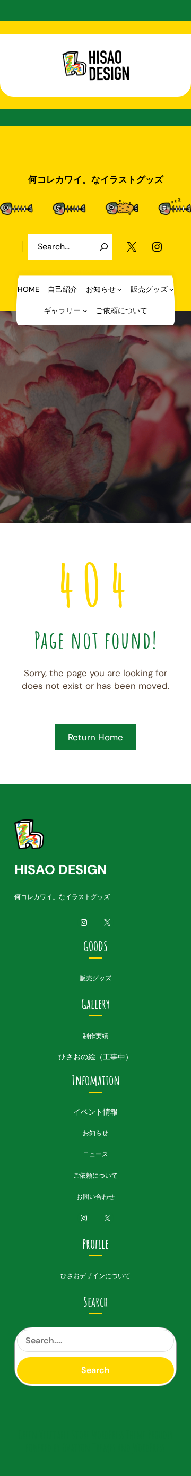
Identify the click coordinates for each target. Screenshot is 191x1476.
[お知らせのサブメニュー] (119, 289)
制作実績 (95, 1036)
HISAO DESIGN (60, 869)
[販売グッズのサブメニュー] (171, 289)
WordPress (148, 1447)
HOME (28, 289)
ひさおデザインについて (95, 1276)
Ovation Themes (88, 1447)
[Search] (104, 246)
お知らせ (95, 1133)
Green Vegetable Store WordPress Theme (82, 1435)
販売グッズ (95, 978)
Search (95, 1370)
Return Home (95, 737)
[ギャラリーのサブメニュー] (85, 310)
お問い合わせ (95, 1197)
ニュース (95, 1154)
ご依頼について (95, 1175)
